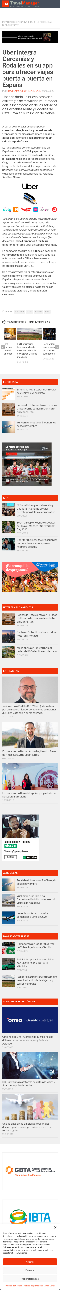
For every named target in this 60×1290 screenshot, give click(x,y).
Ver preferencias (30, 1278)
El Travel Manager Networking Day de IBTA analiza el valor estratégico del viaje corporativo (36, 509)
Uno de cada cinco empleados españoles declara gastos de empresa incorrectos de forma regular (27, 1127)
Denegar (30, 1270)
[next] (57, 347)
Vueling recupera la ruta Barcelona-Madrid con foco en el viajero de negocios (36, 899)
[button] (55, 1227)
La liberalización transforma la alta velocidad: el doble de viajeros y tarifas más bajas (27, 350)
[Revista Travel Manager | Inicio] (21, 3)
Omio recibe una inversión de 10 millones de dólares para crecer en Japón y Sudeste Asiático (27, 1040)
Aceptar (30, 1261)
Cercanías (19, 311)
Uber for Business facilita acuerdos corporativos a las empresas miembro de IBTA (37, 543)
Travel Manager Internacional (24, 91)
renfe (29, 311)
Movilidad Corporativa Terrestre (20, 22)
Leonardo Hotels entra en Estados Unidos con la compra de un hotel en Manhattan (37, 409)
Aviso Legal (49, 1286)
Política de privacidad (33, 1286)
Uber (47, 311)
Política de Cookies (14, 1286)
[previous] (3, 347)
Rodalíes (38, 311)
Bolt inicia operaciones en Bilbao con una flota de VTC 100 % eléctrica (36, 963)
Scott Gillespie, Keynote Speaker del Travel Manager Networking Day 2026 (36, 526)
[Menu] (56, 4)
